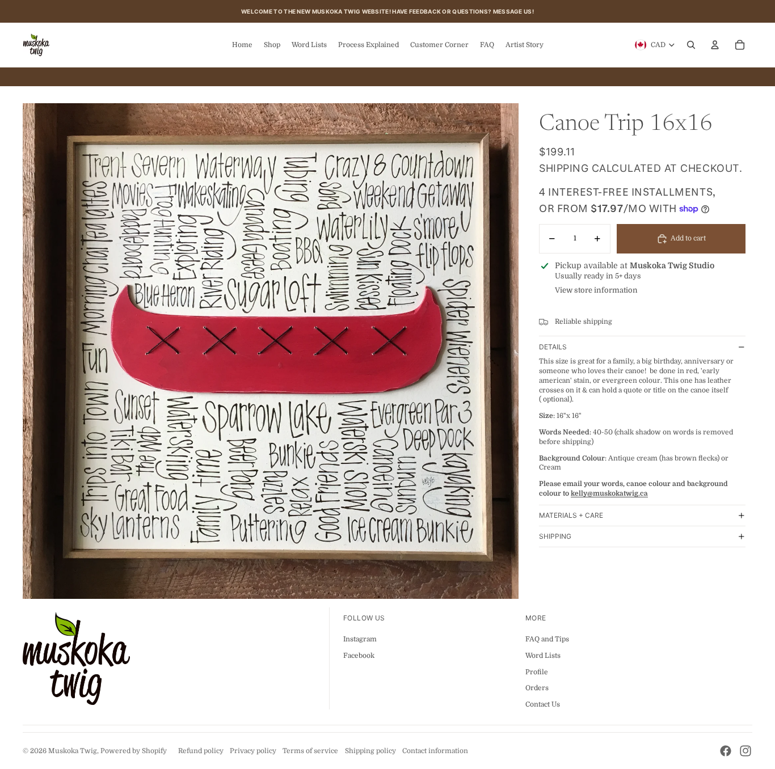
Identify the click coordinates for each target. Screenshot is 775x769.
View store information (596, 290)
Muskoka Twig (72, 751)
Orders (537, 688)
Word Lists (543, 656)
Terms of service (310, 751)
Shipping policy (370, 751)
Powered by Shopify (133, 751)
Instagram (360, 639)
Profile (536, 672)
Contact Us (542, 704)
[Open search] (691, 44)
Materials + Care (571, 516)
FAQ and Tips (547, 639)
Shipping (555, 537)
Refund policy (201, 751)
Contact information (435, 751)
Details (553, 347)
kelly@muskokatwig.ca (609, 493)
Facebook (358, 656)
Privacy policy (253, 751)
